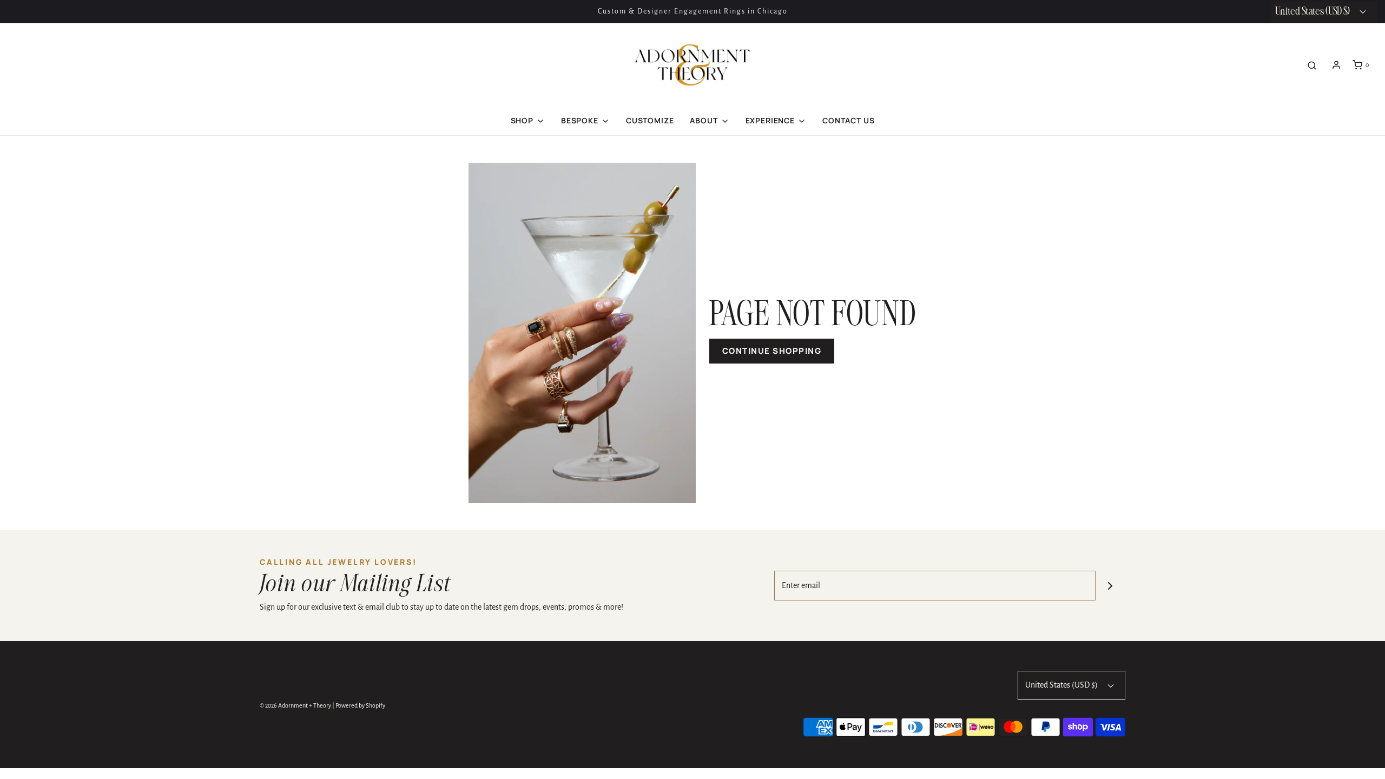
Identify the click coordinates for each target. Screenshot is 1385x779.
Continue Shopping (772, 351)
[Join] (1110, 585)
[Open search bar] (1312, 65)
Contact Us (848, 120)
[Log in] (1336, 65)
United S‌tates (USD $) (1313, 11)
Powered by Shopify (360, 705)
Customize (650, 120)
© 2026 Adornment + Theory (295, 705)
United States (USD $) (1062, 685)
